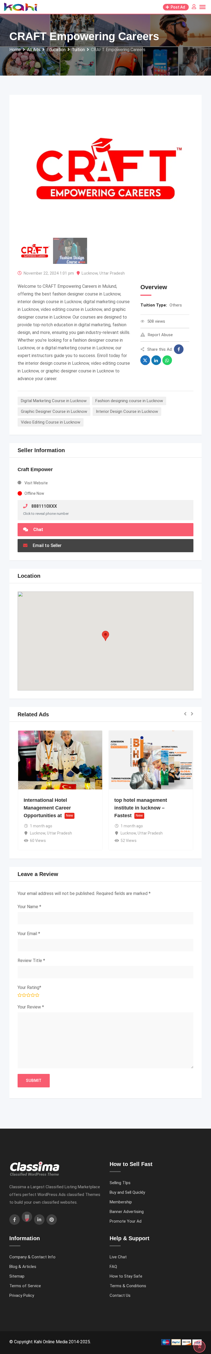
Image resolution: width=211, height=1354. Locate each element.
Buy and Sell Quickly (127, 1192)
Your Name (29, 906)
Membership (121, 1202)
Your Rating (29, 987)
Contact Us (120, 1295)
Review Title (31, 960)
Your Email (29, 933)
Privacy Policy (21, 1295)
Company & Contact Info (32, 1256)
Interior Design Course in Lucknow (127, 411)
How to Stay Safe (126, 1276)
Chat (37, 529)
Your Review (31, 1007)
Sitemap (16, 1276)
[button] (105, 636)
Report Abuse (160, 334)
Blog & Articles (22, 1266)
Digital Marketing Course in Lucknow (54, 400)
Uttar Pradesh (112, 273)
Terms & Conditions (128, 1285)
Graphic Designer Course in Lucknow (54, 411)
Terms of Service (25, 1285)
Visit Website (36, 483)
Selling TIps (120, 1182)
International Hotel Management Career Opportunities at (47, 807)
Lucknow (90, 273)
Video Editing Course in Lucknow (50, 422)
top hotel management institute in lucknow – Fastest (140, 807)
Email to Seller (47, 545)
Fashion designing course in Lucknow (129, 400)
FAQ (113, 1266)
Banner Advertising (127, 1211)
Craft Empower (35, 469)
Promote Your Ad (125, 1221)
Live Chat (118, 1256)
